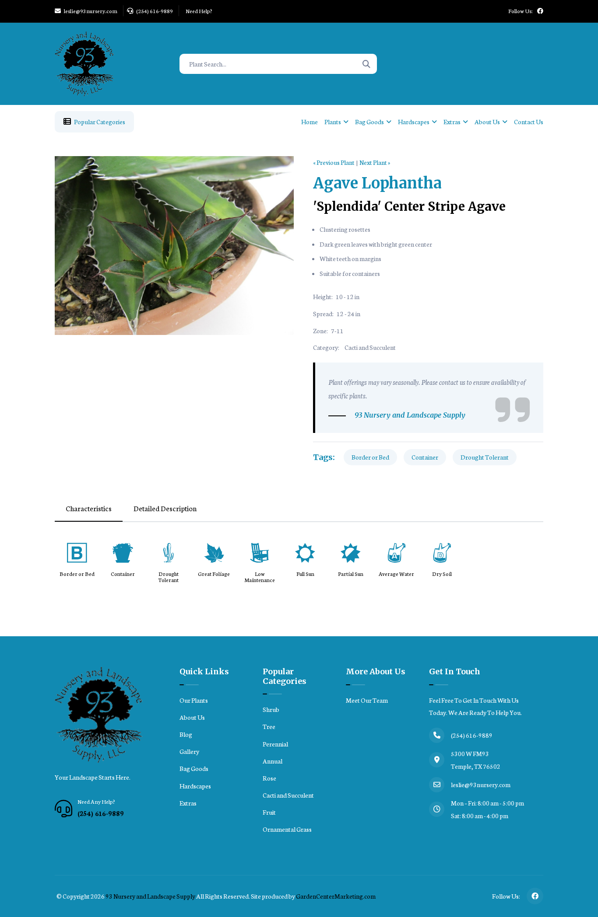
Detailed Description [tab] (165, 508)
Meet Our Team (367, 700)
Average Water (396, 574)
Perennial (275, 743)
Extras (452, 121)
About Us (487, 121)
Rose (269, 778)
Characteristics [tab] (89, 508)
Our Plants (193, 700)
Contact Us (528, 121)
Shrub (271, 709)
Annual (272, 761)
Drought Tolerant (485, 457)
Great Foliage (214, 574)
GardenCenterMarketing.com (336, 896)
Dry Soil (442, 574)
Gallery (189, 751)
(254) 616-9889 (154, 10)
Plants (332, 121)
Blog (185, 734)
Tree (269, 726)
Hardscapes (413, 121)
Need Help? (198, 10)
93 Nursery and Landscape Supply (150, 896)
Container (425, 457)
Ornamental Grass (287, 829)
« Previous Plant (334, 162)
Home (309, 121)
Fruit (269, 812)
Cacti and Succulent (370, 347)
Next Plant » (374, 162)
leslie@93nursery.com (90, 10)
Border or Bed (370, 457)
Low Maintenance (259, 577)
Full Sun (305, 574)
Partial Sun (350, 574)
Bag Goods (369, 121)
